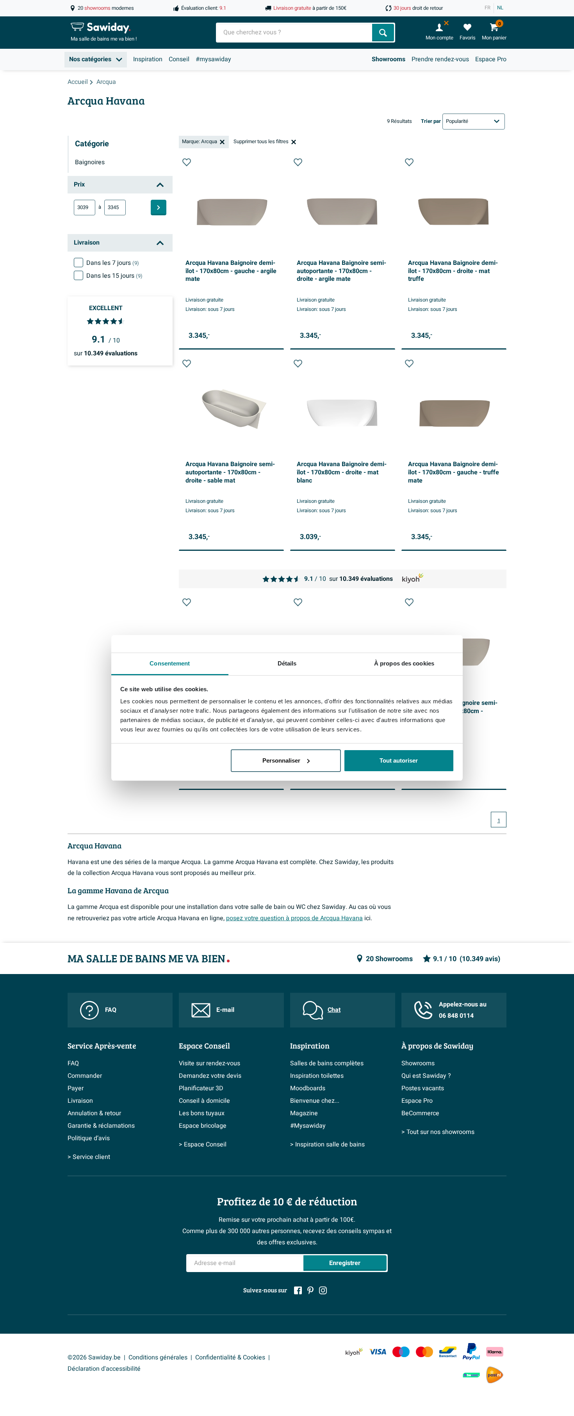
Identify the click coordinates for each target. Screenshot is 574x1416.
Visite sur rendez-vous (209, 1063)
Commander (85, 1076)
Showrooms (388, 59)
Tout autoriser (399, 760)
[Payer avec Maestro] (401, 1351)
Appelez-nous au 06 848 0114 (463, 1010)
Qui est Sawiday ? (426, 1076)
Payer (76, 1088)
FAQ (110, 1010)
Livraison (80, 1100)
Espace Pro (490, 59)
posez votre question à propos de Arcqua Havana (294, 918)
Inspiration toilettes (317, 1076)
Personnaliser (281, 760)
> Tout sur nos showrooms (437, 1132)
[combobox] (295, 32)
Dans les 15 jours (114, 275)
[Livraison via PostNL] (494, 1375)
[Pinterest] (310, 1290)
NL (500, 8)
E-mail (225, 1010)
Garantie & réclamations (101, 1125)
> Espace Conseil (202, 1144)
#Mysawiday (308, 1125)
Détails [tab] (287, 663)
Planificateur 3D (201, 1088)
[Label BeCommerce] (471, 1375)
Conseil (179, 59)
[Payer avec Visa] (377, 1351)
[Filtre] (158, 207)
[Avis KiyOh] (354, 1351)
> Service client (89, 1157)
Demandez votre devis (210, 1076)
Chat (334, 1010)
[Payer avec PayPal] (471, 1351)
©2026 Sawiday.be (94, 1357)
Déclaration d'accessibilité (104, 1368)
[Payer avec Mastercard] (424, 1351)
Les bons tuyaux (202, 1113)
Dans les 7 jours (112, 263)
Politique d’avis (89, 1138)
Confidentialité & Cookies (230, 1357)
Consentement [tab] (170, 663)
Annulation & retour (94, 1113)
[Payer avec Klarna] (494, 1351)
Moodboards (307, 1088)
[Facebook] (298, 1290)
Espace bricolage (202, 1125)
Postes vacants (422, 1088)
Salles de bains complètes (327, 1063)
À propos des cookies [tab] (404, 663)
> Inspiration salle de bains (327, 1144)
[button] (186, 162)
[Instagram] (323, 1290)
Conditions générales (157, 1357)
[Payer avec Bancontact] (447, 1351)
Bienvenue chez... (314, 1100)
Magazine (304, 1113)
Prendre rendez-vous (440, 59)
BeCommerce (420, 1113)
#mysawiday (213, 59)
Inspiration (147, 59)
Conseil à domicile (204, 1100)
